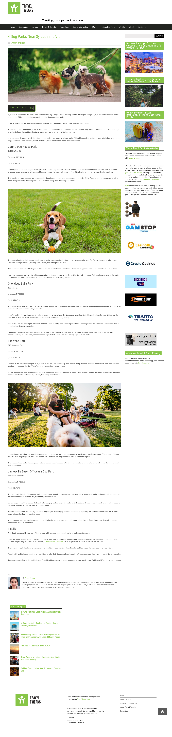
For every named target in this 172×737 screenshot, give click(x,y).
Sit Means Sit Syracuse (54, 542)
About (131, 27)
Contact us (142, 27)
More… (95, 27)
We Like (122, 27)
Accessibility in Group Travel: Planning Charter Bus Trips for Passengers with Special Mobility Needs (40, 635)
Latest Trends (18, 43)
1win (127, 186)
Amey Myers (30, 578)
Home (12, 27)
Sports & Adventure (80, 27)
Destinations (23, 27)
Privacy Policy (125, 699)
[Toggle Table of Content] (30, 108)
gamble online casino (133, 173)
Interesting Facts (108, 27)
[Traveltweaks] (20, 14)
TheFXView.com (83, 699)
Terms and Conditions (128, 703)
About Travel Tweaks (128, 707)
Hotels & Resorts (49, 27)
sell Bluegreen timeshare (149, 179)
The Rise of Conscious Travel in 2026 (35, 646)
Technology (64, 27)
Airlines (35, 27)
